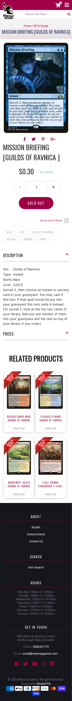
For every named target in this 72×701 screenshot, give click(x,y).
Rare (43, 239)
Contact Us (36, 541)
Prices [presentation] (8, 334)
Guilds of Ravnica (42, 232)
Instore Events (36, 534)
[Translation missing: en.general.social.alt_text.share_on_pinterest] (44, 139)
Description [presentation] (13, 255)
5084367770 (41, 646)
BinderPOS (44, 683)
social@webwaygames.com (40, 653)
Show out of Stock (51, 220)
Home (27, 26)
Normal (28, 239)
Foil (21, 232)
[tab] (36, 257)
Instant (11, 239)
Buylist (36, 527)
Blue (9, 232)
